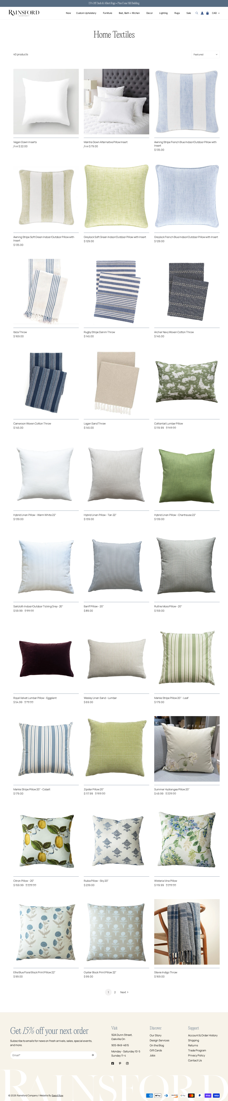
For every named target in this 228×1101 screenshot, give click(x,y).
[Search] (197, 13)
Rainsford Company (27, 1095)
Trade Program (197, 1050)
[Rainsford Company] (23, 13)
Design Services (159, 1040)
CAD (214, 13)
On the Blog (157, 1045)
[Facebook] (112, 1063)
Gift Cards (156, 1050)
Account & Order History (202, 1035)
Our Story (155, 1035)
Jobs (152, 1055)
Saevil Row (57, 1095)
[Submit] (93, 1055)
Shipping (193, 1040)
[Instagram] (127, 1063)
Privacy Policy (196, 1055)
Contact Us (195, 1060)
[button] (207, 13)
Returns (193, 1045)
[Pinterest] (120, 1063)
